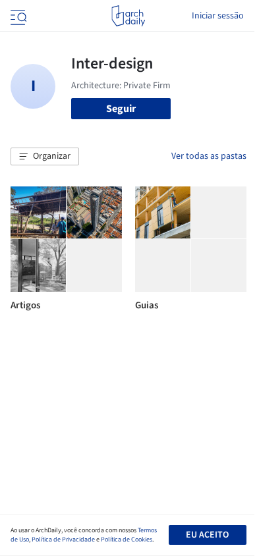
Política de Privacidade (63, 539)
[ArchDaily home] (128, 15)
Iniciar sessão (218, 15)
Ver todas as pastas (208, 156)
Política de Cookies (126, 539)
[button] (45, 157)
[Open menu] (17, 16)
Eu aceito (207, 535)
